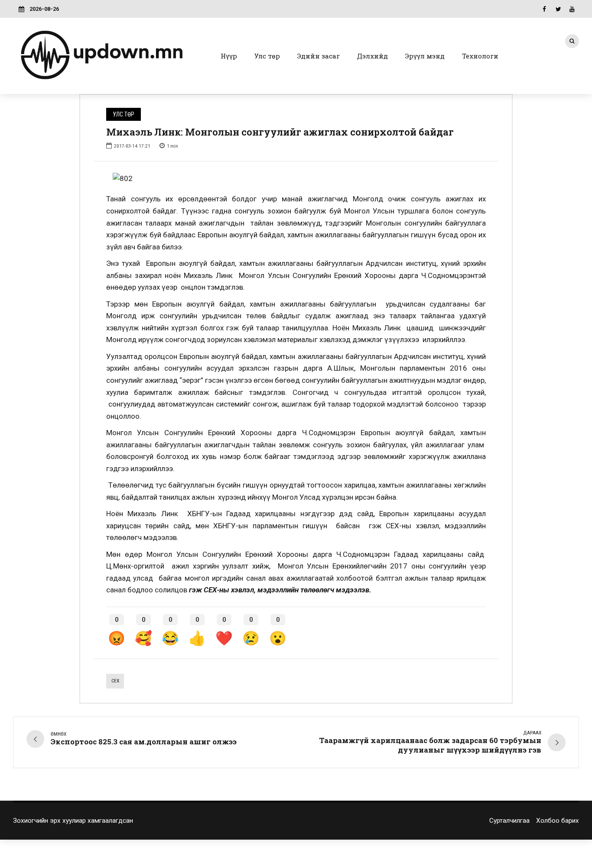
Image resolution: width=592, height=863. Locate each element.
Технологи (480, 56)
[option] (296, 179)
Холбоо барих (557, 820)
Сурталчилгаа (509, 820)
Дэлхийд (372, 56)
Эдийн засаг (318, 56)
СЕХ (115, 681)
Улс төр (267, 56)
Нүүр (229, 56)
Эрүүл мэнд (425, 56)
